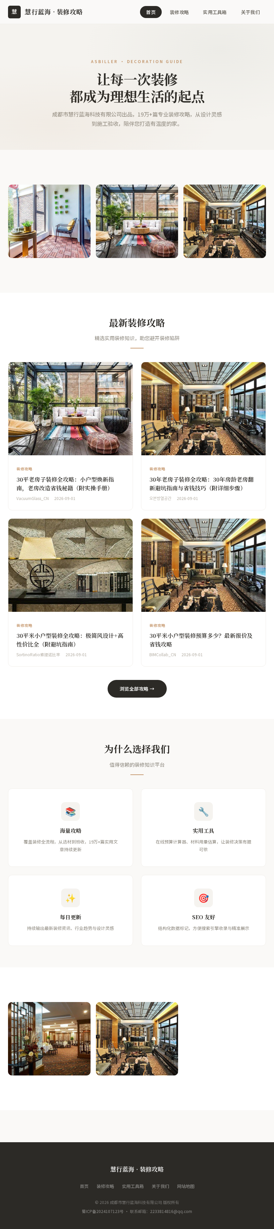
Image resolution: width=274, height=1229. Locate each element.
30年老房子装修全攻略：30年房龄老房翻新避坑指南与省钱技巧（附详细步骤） (201, 483)
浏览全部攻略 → (137, 688)
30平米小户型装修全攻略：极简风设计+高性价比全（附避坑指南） (69, 639)
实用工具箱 (215, 12)
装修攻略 (179, 12)
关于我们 (250, 12)
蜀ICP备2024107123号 (103, 1211)
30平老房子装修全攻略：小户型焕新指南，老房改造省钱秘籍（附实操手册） (65, 483)
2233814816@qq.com (171, 1211)
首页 (151, 12)
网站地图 (185, 1186)
